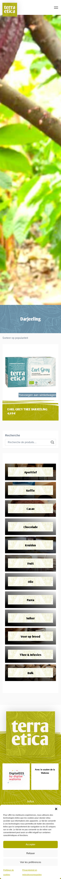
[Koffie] (30, 490)
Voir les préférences (30, 862)
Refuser (30, 853)
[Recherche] (52, 442)
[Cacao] (30, 508)
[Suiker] (30, 618)
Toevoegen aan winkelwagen (37, 395)
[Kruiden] (30, 545)
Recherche (12, 435)
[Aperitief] (30, 472)
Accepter (30, 844)
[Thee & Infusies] (30, 654)
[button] (56, 808)
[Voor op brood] (30, 636)
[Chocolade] (30, 526)
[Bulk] (30, 672)
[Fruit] (30, 563)
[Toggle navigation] (56, 7)
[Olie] (30, 581)
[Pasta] (30, 599)
